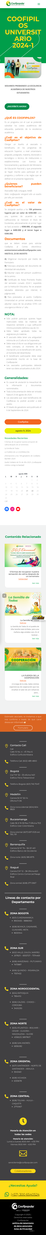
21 (27, 491)
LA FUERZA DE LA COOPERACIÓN (17, 452)
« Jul (6, 501)
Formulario (23, 728)
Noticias (23, 623)
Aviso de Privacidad (23, 1229)
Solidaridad (23, 579)
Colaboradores (23, 1171)
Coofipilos (23, 422)
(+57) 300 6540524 (25, 1194)
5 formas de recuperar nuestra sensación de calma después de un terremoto (24, 574)
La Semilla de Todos (12, 448)
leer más (35, 583)
